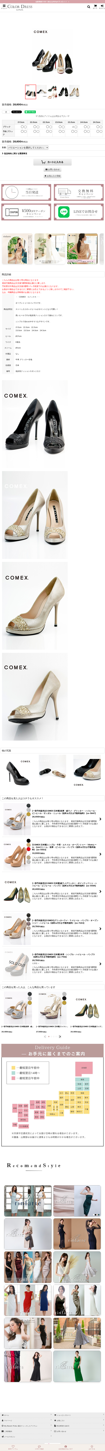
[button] (4, 6)
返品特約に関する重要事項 (15, 153)
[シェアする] (6, 111)
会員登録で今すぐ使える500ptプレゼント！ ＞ (52, 2)
